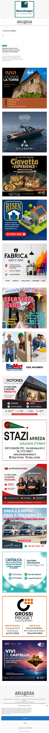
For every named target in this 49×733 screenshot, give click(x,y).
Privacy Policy (27, 731)
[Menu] (3, 22)
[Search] (45, 22)
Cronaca (4, 45)
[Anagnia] (24, 22)
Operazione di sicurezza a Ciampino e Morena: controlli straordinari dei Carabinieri (11, 50)
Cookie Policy (21, 731)
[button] (47, 705)
